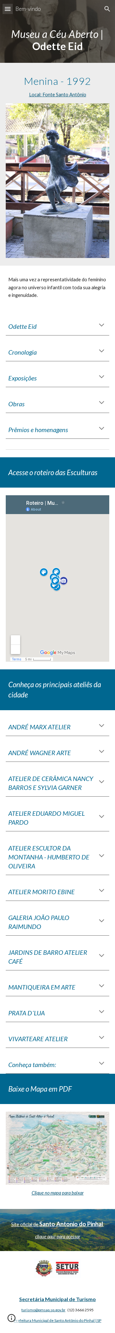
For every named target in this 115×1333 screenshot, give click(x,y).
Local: (35, 94)
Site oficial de (25, 1224)
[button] (7, 9)
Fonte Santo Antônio (64, 94)
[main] (57, 40)
